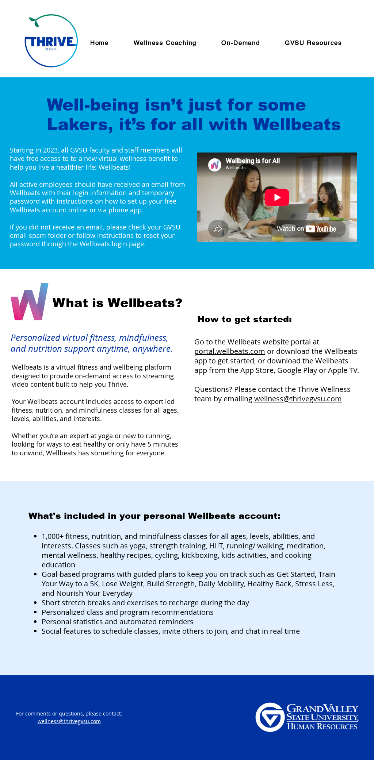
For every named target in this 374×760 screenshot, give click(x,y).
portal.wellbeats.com (229, 351)
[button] (248, 43)
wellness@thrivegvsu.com (298, 399)
